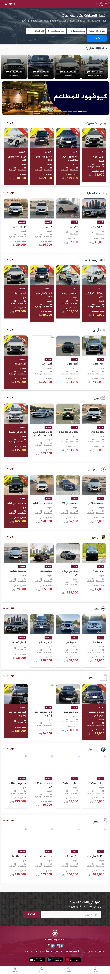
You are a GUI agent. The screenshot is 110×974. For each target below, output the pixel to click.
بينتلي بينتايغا (45, 856)
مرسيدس (93, 469)
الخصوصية (56, 951)
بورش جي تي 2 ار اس (96, 572)
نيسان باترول (98, 642)
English (15, 971)
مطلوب (68, 971)
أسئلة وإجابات (41, 951)
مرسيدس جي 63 (96, 293)
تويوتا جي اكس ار (43, 432)
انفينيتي (100, 226)
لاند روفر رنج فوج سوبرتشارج (96, 158)
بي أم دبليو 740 (96, 783)
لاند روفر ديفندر (97, 712)
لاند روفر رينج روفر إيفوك (69, 713)
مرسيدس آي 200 (96, 503)
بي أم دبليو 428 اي (43, 783)
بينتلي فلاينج (72, 856)
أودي (96, 330)
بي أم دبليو (92, 749)
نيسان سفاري (71, 642)
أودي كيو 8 (46, 293)
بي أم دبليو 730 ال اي (69, 784)
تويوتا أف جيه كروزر (94, 432)
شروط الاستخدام (72, 951)
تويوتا (95, 397)
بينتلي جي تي (97, 856)
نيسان (95, 608)
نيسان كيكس (45, 642)
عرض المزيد (8, 122)
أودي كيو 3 (98, 364)
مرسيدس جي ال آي (68, 503)
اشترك (30, 914)
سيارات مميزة (94, 123)
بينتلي (95, 821)
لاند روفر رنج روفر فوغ (70, 158)
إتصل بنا (42, 971)
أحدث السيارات (93, 193)
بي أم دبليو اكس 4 (17, 783)
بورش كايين (72, 571)
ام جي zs (74, 226)
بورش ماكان (20, 571)
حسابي (95, 971)
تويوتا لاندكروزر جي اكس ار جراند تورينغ (68, 433)
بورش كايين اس (44, 571)
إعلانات (27, 951)
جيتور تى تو (20, 156)
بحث (96, 38)
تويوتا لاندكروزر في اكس (43, 158)
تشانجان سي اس (18, 226)
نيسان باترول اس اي (16, 642)
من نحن (87, 951)
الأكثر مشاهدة (94, 259)
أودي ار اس (20, 364)
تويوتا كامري (45, 226)
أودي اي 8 (73, 364)
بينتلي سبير (20, 856)
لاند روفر (94, 677)
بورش (95, 537)
